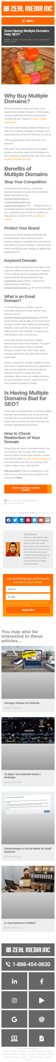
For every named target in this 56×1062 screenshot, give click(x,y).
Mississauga (41, 1054)
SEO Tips (16, 500)
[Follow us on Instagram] (14, 1000)
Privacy (6, 1051)
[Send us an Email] (42, 1019)
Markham (31, 1054)
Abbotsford (23, 1051)
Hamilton (15, 1054)
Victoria (48, 1057)
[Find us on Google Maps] (14, 1019)
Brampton (32, 1051)
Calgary (49, 1051)
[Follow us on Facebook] (42, 981)
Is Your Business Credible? (20, 923)
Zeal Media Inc (32, 1048)
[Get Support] (14, 1038)
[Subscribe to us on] (42, 1000)
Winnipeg (28, 1060)
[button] (8, 520)
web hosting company (37, 458)
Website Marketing (29, 500)
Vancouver (40, 1057)
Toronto (31, 1057)
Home (7, 40)
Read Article (13, 708)
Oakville (51, 1054)
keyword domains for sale (17, 159)
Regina (7, 1057)
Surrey (24, 1057)
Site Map (14, 1051)
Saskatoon (15, 1057)
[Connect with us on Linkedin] (14, 981)
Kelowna (23, 1054)
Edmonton (5, 1054)
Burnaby (41, 1051)
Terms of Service (19, 604)
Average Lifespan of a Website (22, 703)
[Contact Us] (42, 1038)
